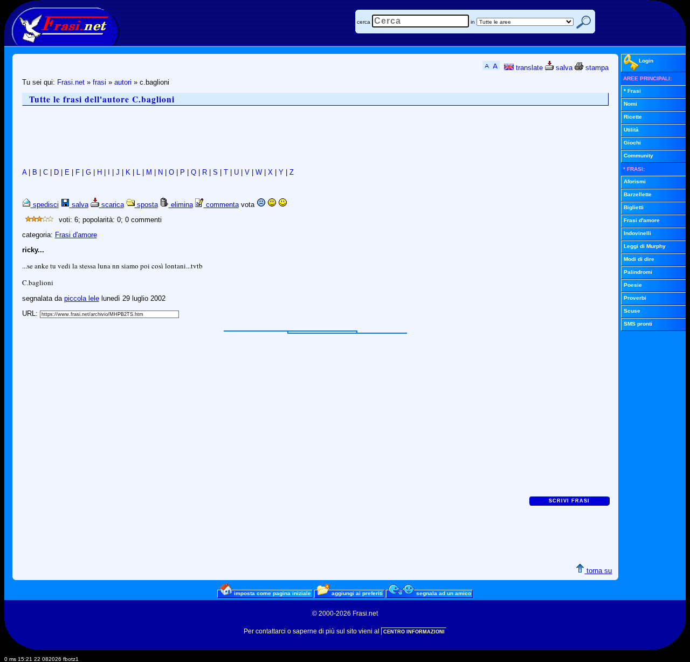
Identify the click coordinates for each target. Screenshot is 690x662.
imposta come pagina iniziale (271, 593)
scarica (111, 205)
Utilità (631, 130)
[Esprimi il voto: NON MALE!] (271, 205)
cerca (363, 22)
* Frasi (632, 91)
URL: (31, 313)
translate (528, 68)
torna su (598, 571)
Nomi (630, 104)
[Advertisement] (218, 137)
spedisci (45, 205)
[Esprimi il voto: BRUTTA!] (261, 205)
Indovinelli (637, 233)
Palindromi (638, 272)
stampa (596, 68)
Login (646, 61)
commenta (221, 205)
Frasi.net (71, 82)
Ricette (633, 117)
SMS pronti (638, 324)
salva (563, 68)
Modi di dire (639, 259)
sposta (146, 205)
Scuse (632, 311)
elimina (181, 205)
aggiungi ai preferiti (356, 593)
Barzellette (638, 194)
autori (123, 82)
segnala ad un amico (443, 593)
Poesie (633, 285)
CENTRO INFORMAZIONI (414, 632)
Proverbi (635, 298)
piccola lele (81, 298)
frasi (99, 82)
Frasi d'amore (76, 235)
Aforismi (635, 181)
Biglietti (634, 207)
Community (638, 155)
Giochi (632, 143)
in (473, 22)
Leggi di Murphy (645, 246)
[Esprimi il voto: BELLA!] (282, 205)
